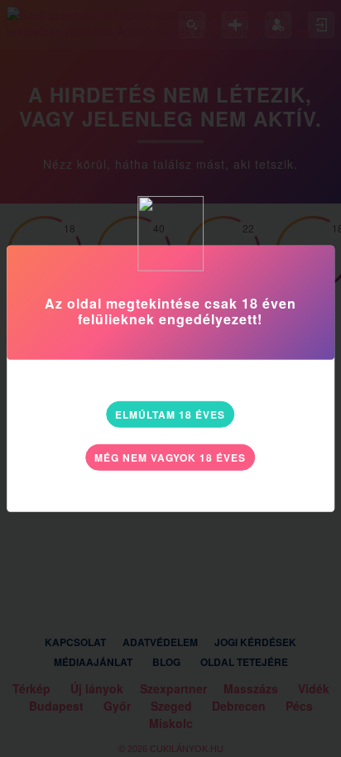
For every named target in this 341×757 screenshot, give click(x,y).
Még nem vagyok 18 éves (170, 457)
